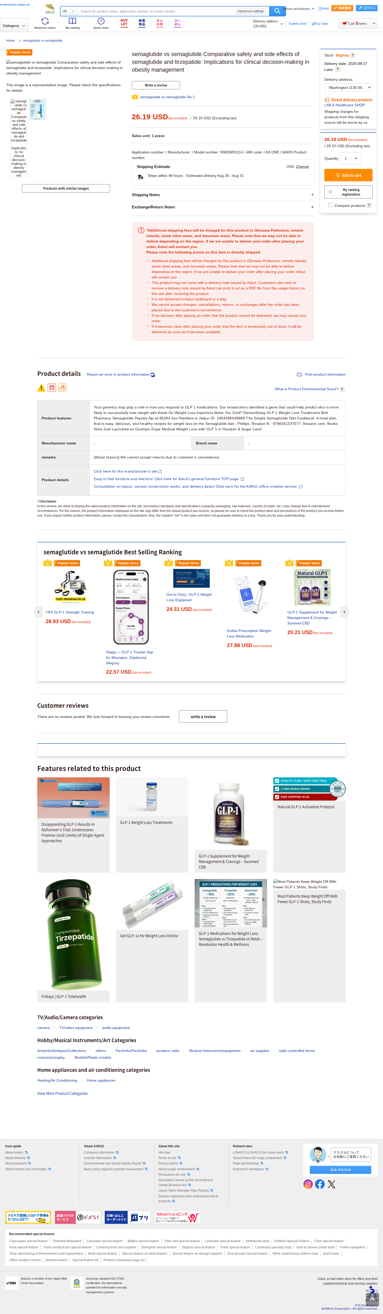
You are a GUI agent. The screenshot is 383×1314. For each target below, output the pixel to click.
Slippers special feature (198, 1247)
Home (11, 40)
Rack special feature (23, 1247)
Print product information (325, 374)
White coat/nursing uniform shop (295, 1253)
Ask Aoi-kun (340, 1169)
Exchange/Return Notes (153, 207)
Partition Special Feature (291, 1241)
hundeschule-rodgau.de (15, 4)
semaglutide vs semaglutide (43, 40)
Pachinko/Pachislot (131, 1051)
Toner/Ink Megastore (67, 1241)
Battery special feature (143, 1241)
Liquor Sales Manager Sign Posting (183, 1190)
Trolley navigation (352, 1247)
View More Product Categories (62, 1093)
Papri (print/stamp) (246, 1163)
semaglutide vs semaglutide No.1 (167, 97)
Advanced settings (251, 11)
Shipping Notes (146, 195)
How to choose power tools (315, 1247)
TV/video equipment (75, 1028)
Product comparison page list (124, 1260)
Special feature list (85, 1260)
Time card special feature (182, 1241)
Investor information (98, 1158)
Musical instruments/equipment (214, 1051)
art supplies (259, 1051)
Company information (99, 1152)
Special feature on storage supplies (197, 1253)
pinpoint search (56, 1260)
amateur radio (168, 1051)
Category (11, 25)
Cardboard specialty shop (273, 1247)
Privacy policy (168, 1163)
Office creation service (25, 1260)
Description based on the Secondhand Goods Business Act (185, 1182)
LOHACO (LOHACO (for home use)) (258, 1152)
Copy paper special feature (28, 1241)
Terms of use (167, 1158)
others (101, 1051)
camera (43, 1028)
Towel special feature (235, 1247)
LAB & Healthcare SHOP (344, 105)
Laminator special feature (223, 1241)
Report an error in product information (118, 374)
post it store (331, 1253)
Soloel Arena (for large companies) (257, 1158)
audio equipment (116, 1028)
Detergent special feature (159, 1247)
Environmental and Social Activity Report (112, 1163)
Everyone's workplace (248, 1169)
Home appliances (101, 1080)
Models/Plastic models (93, 1057)
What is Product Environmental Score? (306, 389)
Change (302, 166)
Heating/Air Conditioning (57, 1080)
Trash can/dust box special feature (67, 1247)
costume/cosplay (51, 1057)
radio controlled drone (297, 1051)
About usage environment (176, 1169)
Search (277, 11)
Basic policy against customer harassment (113, 1169)
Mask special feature (102, 1253)
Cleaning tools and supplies (116, 1247)
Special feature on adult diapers (144, 1253)
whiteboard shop (257, 1241)
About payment (16, 1163)
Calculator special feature (105, 1241)
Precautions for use (172, 1174)
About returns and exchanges (26, 1169)
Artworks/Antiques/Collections (61, 1051)
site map (164, 1152)
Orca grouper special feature (247, 1253)
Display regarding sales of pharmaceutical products (188, 1198)
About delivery (15, 1158)
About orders (14, 1152)
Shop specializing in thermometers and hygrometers (46, 1253)
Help (325, 8)
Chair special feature (329, 1241)
